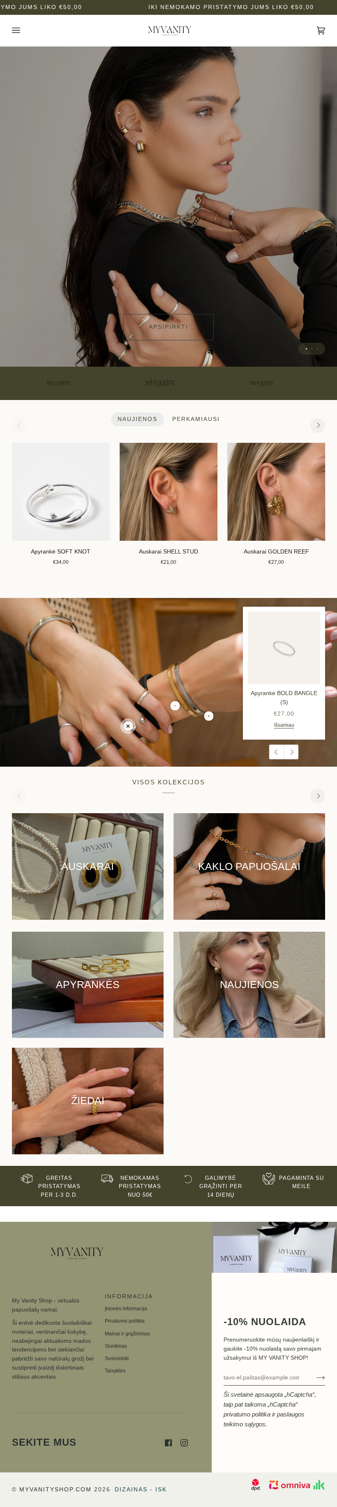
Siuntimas (116, 1346)
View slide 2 (311, 348)
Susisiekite (117, 1358)
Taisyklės (115, 1371)
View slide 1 (306, 348)
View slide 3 (317, 348)
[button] (53, 1294)
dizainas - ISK (141, 1489)
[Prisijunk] (314, 1377)
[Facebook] (168, 1443)
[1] (175, 706)
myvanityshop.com (55, 1489)
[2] (209, 716)
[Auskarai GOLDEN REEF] (276, 492)
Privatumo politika (125, 1321)
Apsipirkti (168, 327)
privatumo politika (247, 1414)
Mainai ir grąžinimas (127, 1334)
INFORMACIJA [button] (129, 1296)
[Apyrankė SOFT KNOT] (61, 492)
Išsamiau (284, 725)
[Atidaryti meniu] (24, 30)
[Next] (317, 425)
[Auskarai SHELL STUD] (168, 492)
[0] (128, 726)
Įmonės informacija (126, 1309)
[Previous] (276, 752)
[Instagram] (184, 1443)
